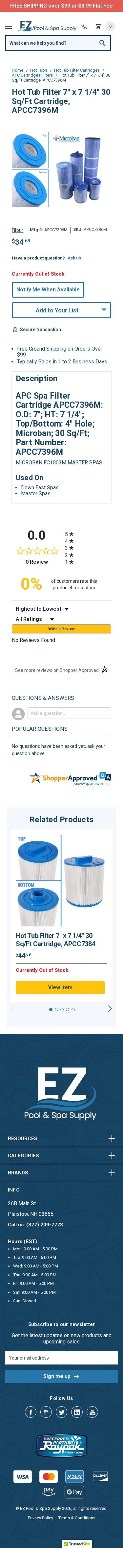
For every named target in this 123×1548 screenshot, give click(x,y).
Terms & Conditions (76, 1517)
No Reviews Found (33, 640)
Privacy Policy (40, 1517)
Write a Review (61, 629)
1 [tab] (50, 1009)
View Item (60, 987)
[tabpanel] (61, 915)
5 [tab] (73, 1009)
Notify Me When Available (48, 289)
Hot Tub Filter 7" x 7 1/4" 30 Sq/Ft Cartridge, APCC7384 (55, 940)
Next (110, 1008)
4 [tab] (67, 1009)
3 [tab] (62, 1009)
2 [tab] (56, 1009)
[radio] (88, 534)
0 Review (44, 562)
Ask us (74, 258)
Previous (13, 1008)
